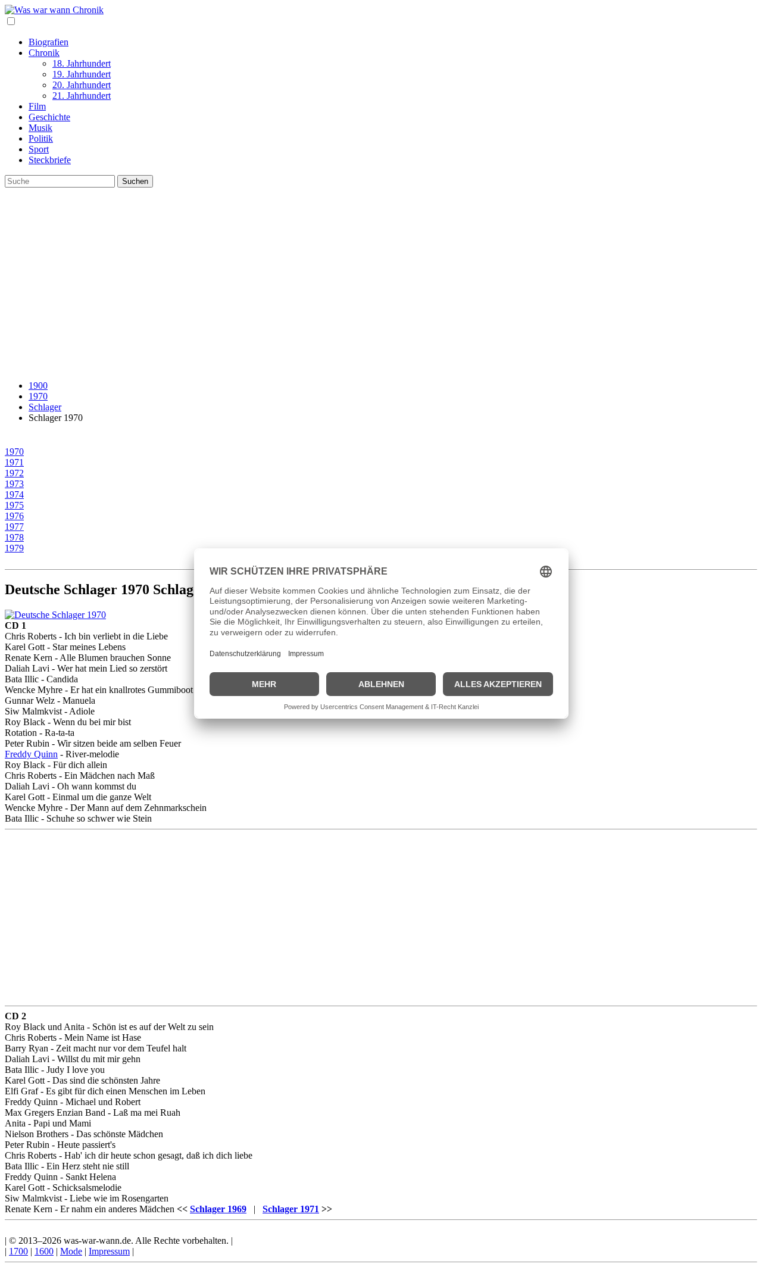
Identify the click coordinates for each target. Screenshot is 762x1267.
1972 (14, 473)
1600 (44, 1251)
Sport (39, 149)
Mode (71, 1251)
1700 (18, 1251)
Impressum (109, 1251)
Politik (41, 138)
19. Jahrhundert (81, 74)
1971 (14, 462)
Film (37, 106)
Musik (40, 128)
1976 (14, 516)
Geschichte (49, 117)
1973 (14, 484)
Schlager (45, 407)
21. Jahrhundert (81, 95)
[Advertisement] (381, 287)
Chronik (44, 53)
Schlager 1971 (291, 1209)
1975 (14, 505)
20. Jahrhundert (81, 85)
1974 (14, 494)
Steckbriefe (50, 160)
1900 (38, 385)
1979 (14, 548)
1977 (14, 527)
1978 (14, 537)
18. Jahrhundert (81, 63)
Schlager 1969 (218, 1209)
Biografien (48, 42)
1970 (38, 396)
